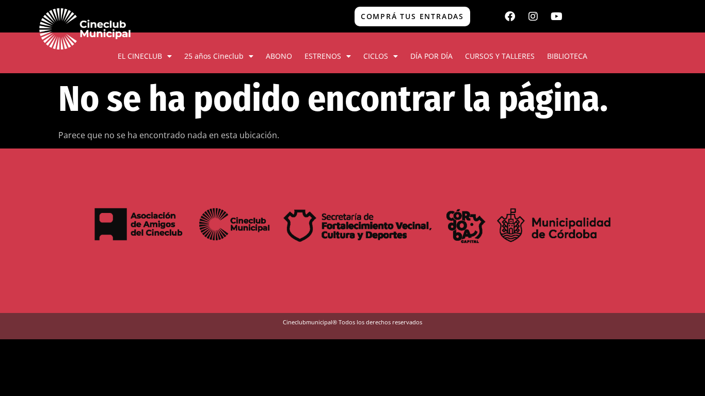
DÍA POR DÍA (431, 56)
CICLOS (375, 56)
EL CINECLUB (140, 56)
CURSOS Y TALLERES (500, 56)
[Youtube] (556, 16)
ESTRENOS (323, 56)
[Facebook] (510, 16)
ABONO (279, 56)
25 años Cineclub (214, 56)
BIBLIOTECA (567, 56)
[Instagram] (533, 16)
